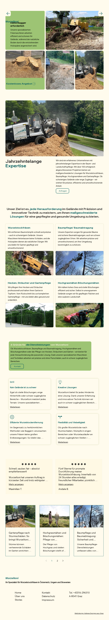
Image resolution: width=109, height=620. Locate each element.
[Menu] (101, 21)
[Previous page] (46, 560)
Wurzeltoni (11, 21)
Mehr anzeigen (16, 484)
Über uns (20, 596)
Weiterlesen (15, 407)
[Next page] (62, 560)
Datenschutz (48, 596)
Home (18, 592)
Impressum (48, 600)
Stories (18, 599)
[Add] (29, 249)
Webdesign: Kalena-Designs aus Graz (89, 613)
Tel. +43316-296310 (79, 592)
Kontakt (46, 592)
